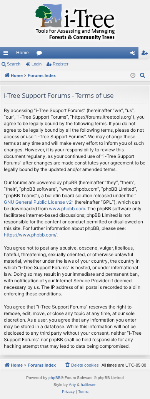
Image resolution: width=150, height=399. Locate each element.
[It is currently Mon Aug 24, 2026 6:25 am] (132, 75)
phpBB (54, 378)
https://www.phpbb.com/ (30, 235)
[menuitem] (142, 75)
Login (37, 64)
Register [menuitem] (146, 54)
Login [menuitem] (134, 54)
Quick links (7, 54)
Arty (72, 384)
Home (22, 52)
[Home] (75, 23)
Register (60, 64)
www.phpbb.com (67, 208)
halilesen (89, 384)
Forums (41, 54)
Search (13, 64)
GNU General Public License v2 (38, 202)
